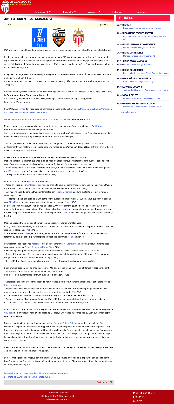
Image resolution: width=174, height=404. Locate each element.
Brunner (62, 119)
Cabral (31, 119)
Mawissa (84, 109)
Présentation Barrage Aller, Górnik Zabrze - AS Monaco (146, 73)
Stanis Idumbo (11, 271)
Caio (77, 109)
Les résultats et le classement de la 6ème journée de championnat (36, 373)
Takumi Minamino (63, 192)
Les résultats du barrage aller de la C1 (138, 65)
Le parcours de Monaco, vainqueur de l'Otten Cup (143, 98)
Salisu (24, 119)
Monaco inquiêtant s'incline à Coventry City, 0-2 (142, 107)
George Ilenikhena (37, 185)
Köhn (71, 109)
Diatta (38, 119)
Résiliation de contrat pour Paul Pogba (139, 82)
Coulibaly (8, 112)
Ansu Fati (105, 81)
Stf (137, 393)
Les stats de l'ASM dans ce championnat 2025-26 (28, 377)
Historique (117, 12)
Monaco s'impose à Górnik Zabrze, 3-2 (139, 56)
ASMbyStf (139, 396)
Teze (16, 112)
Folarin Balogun (32, 247)
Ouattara (16, 119)
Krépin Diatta (48, 247)
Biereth (32, 112)
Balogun (54, 119)
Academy (93, 12)
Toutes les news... (128, 112)
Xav (145, 393)
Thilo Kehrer (15, 202)
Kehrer (49, 64)
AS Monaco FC (42, 12)
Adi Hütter (20, 109)
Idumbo (45, 119)
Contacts (141, 12)
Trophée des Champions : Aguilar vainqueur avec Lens (145, 90)
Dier (91, 109)
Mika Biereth (76, 133)
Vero (153, 393)
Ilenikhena (42, 112)
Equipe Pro (68, 12)
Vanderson (106, 109)
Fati (68, 119)
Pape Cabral (71, 309)
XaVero (138, 400)
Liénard (7, 119)
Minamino (24, 112)
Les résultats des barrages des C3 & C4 (139, 48)
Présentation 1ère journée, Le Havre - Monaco (142, 28)
